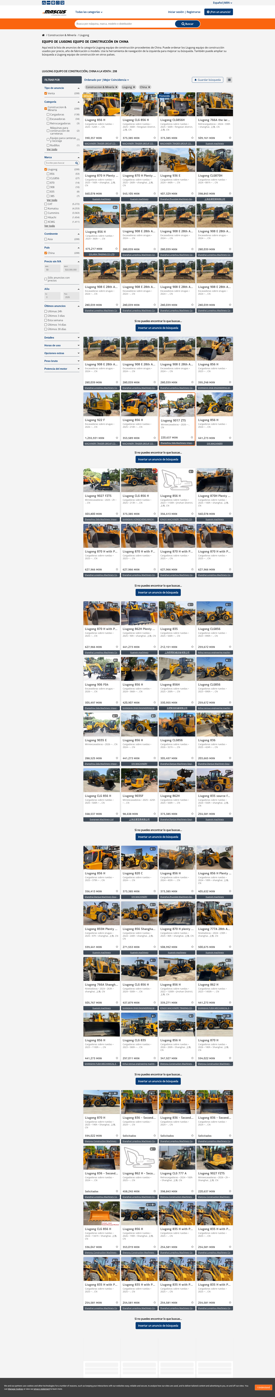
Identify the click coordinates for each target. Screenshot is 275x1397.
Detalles (49, 337)
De (46, 294)
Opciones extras (54, 353)
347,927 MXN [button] (168, 1058)
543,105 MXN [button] (131, 193)
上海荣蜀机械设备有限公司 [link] (177, 652)
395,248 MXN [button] (206, 382)
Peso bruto (51, 361)
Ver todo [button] (52, 149)
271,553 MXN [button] (131, 947)
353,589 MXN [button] (131, 438)
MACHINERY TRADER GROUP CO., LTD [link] (102, 143)
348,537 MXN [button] (93, 814)
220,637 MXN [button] (169, 437)
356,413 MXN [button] (168, 514)
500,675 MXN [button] (206, 947)
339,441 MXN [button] (93, 947)
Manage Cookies (15, 1389)
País (47, 247)
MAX (66, 266)
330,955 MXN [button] (168, 702)
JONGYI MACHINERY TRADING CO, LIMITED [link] (180, 519)
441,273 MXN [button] (206, 438)
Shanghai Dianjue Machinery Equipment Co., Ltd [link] (183, 763)
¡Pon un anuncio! (220, 12)
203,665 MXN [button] (206, 758)
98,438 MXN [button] (130, 814)
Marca (48, 157)
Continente (51, 233)
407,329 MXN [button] (168, 193)
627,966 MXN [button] (93, 569)
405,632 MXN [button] (206, 891)
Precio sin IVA (52, 261)
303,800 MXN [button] (93, 514)
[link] (101, 104)
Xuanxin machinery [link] (215, 143)
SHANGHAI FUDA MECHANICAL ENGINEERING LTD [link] (222, 1008)
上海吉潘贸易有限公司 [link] (214, 199)
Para (65, 294)
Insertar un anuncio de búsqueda (158, 328)
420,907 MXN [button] (131, 702)
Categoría (50, 101)
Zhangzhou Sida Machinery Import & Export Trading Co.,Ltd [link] (189, 443)
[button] (62, 79)
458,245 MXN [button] (131, 1191)
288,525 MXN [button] (93, 758)
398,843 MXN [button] (206, 193)
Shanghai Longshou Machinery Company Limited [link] (145, 254)
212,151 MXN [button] (168, 647)
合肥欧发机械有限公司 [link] (177, 708)
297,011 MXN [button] (131, 1058)
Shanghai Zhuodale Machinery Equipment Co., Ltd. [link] (184, 199)
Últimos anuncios (55, 306)
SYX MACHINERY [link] (215, 443)
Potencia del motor (55, 368)
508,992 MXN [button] (168, 947)
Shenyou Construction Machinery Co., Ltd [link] (180, 1063)
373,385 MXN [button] (131, 138)
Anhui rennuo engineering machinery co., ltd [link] (219, 652)
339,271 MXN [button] (168, 1002)
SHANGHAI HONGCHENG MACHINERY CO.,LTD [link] (144, 519)
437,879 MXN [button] (131, 1002)
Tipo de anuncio (54, 88)
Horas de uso (52, 345)
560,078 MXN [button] (93, 193)
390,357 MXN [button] (93, 138)
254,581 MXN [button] (206, 814)
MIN (46, 266)
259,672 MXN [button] (206, 647)
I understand (263, 1387)
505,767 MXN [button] (93, 1002)
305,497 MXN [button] (93, 702)
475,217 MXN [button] (93, 249)
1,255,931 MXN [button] (94, 438)
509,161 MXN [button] (206, 138)
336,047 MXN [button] (93, 1247)
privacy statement (42, 1389)
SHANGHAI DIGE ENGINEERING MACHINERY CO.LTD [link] (222, 387)
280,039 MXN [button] (131, 249)
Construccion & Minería (62, 35)
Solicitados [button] (129, 1135)
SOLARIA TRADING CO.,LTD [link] (101, 254)
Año (46, 289)
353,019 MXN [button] (131, 1247)
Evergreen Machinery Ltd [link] (101, 819)
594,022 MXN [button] (206, 1058)
